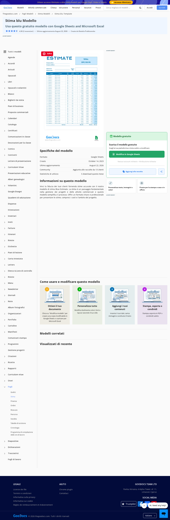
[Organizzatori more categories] (5, 314)
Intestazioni (13, 210)
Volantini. (12, 185)
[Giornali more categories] (5, 296)
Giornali (11, 295)
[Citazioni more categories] (5, 357)
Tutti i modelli (14, 51)
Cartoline (12, 325)
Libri (10, 81)
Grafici (13, 392)
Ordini (13, 405)
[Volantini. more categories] (5, 186)
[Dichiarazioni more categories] (5, 447)
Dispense (12, 203)
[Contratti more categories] (5, 155)
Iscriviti (162, 7)
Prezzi (98, 7)
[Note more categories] (5, 302)
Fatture (11, 228)
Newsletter (13, 289)
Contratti (12, 155)
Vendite (14, 419)
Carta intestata (15, 258)
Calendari (12, 118)
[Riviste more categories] (5, 241)
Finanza (14, 401)
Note (10, 301)
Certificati (12, 130)
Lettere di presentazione (19, 161)
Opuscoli (12, 75)
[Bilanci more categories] (5, 94)
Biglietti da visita (16, 100)
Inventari (12, 216)
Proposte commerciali (18, 112)
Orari (10, 380)
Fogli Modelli (28, 13)
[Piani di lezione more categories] (5, 253)
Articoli (11, 69)
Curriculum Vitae (16, 167)
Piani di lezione (15, 252)
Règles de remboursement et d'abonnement (33, 505)
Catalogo (12, 124)
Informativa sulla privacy (24, 497)
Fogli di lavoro (14, 459)
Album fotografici (16, 307)
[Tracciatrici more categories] (5, 454)
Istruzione (63, 7)
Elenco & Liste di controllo (20, 271)
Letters (11, 264)
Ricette (11, 362)
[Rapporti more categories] (5, 369)
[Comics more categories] (5, 149)
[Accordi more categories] (5, 64)
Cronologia (15, 428)
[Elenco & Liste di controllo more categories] (5, 271)
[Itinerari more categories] (5, 235)
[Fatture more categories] (5, 228)
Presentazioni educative (19, 173)
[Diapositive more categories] (5, 441)
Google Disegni (15, 191)
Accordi (11, 63)
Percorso (14, 414)
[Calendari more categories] (5, 119)
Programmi (13, 344)
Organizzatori (14, 313)
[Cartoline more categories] (5, 326)
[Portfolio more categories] (5, 320)
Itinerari (12, 234)
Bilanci (11, 94)
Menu (10, 283)
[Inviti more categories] (5, 222)
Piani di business (15, 106)
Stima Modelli (44, 13)
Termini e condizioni (22, 493)
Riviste (11, 240)
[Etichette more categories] (5, 247)
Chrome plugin (66, 489)
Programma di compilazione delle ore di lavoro (22, 433)
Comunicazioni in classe (19, 136)
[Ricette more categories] (5, 363)
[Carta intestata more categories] (5, 259)
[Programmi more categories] (5, 344)
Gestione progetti (16, 350)
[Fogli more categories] (5, 387)
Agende (11, 57)
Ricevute (14, 410)
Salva (49, 53)
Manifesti (12, 332)
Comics (11, 149)
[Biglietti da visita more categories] (5, 100)
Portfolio (12, 319)
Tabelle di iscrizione (18, 423)
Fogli (10, 386)
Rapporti (12, 368)
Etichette (12, 246)
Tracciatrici (13, 453)
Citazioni (12, 356)
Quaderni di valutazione (19, 197)
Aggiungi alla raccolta (134, 171)
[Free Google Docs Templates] (8, 8)
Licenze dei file (19, 489)
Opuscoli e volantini (17, 88)
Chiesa (54, 7)
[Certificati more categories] (5, 131)
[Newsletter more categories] (5, 289)
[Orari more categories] (5, 381)
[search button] (140, 7)
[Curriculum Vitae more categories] (5, 167)
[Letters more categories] (5, 265)
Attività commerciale (37, 7)
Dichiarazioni (14, 447)
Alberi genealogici (16, 179)
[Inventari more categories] (5, 216)
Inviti (10, 222)
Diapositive (13, 441)
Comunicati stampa (17, 338)
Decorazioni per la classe (19, 142)
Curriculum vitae (15, 374)
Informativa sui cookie (23, 501)
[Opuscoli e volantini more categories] (5, 88)
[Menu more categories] (5, 283)
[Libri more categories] (5, 82)
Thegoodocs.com (10, 13)
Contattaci (63, 493)
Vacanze (87, 7)
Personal (76, 7)
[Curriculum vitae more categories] (5, 375)
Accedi (150, 7)
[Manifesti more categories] (5, 332)
